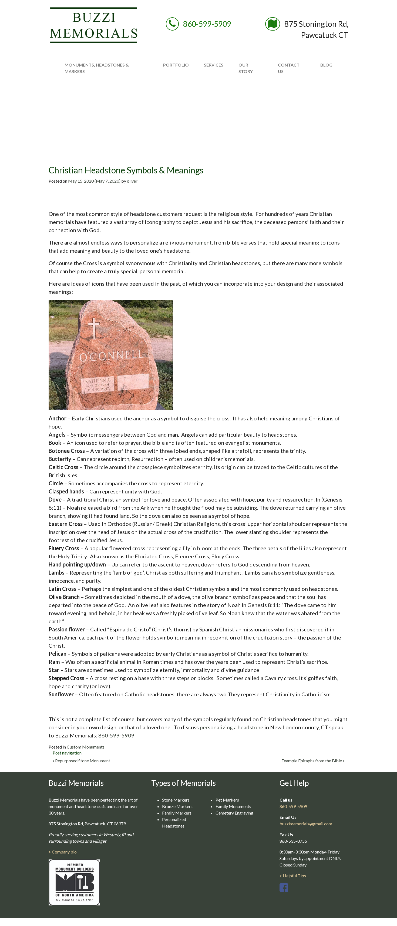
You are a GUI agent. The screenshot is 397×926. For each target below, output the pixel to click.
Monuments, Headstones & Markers (97, 68)
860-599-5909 (207, 23)
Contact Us (289, 68)
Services (213, 64)
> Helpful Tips (293, 875)
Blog (326, 64)
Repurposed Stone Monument (82, 760)
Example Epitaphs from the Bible (312, 760)
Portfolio (176, 64)
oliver (132, 180)
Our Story (245, 68)
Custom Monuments (86, 746)
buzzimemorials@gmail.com (306, 823)
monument (199, 242)
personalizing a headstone (231, 727)
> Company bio (63, 851)
